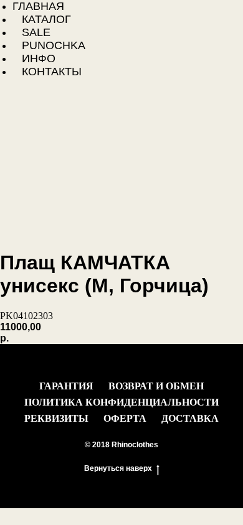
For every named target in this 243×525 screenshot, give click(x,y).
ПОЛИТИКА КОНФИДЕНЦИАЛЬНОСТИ (121, 402)
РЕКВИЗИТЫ (56, 418)
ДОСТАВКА (190, 418)
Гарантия (66, 386)
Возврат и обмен (156, 386)
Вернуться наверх (118, 468)
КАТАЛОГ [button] (46, 19)
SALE (36, 32)
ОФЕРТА (124, 418)
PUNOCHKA (53, 45)
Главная (38, 6)
